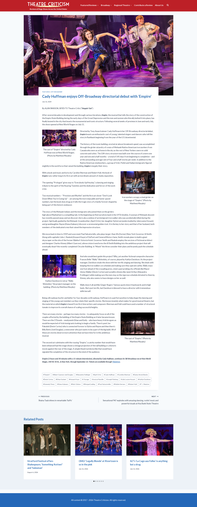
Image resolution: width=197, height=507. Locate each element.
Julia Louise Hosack (128, 379)
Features (46, 92)
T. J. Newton (144, 384)
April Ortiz (97, 375)
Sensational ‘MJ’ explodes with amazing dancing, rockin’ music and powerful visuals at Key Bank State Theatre (130, 400)
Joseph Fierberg (112, 379)
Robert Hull (132, 384)
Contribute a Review (143, 5)
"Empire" (46, 375)
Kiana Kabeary (62, 384)
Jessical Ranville (98, 379)
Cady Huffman (109, 375)
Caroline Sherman (123, 375)
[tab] (94, 481)
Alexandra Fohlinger (83, 375)
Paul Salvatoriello (104, 384)
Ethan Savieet (61, 379)
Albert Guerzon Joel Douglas (63, 375)
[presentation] (47, 440)
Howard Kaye (74, 379)
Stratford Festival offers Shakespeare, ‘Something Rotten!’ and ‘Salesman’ (45, 464)
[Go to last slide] (27, 451)
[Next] (169, 451)
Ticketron (116, 362)
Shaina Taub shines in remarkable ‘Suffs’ (55, 399)
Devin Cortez (48, 379)
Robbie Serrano (119, 384)
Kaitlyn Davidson (144, 379)
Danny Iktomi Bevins (140, 375)
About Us (159, 5)
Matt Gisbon (76, 384)
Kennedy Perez (48, 384)
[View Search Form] (168, 5)
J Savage (85, 379)
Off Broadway (56, 92)
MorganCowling (89, 384)
